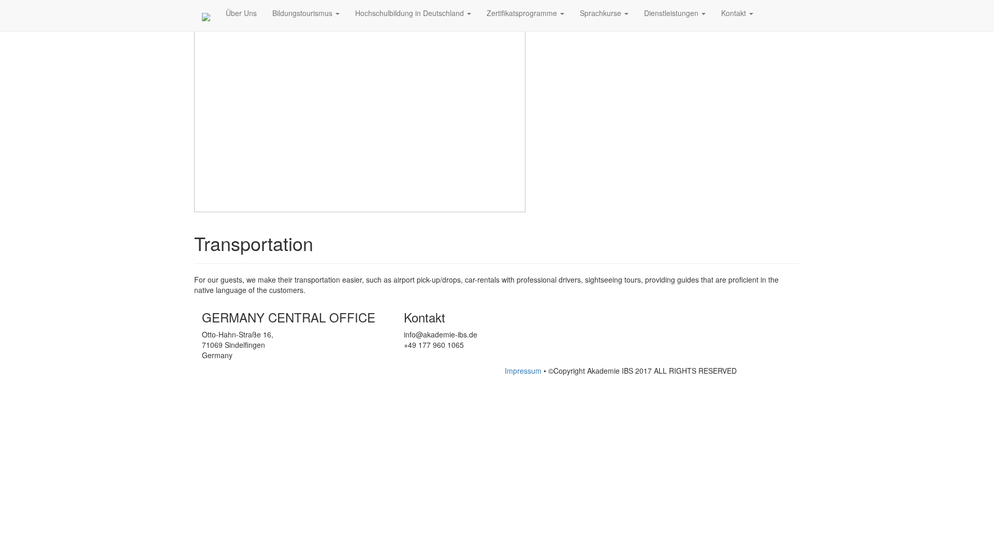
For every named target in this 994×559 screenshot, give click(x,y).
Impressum (524, 370)
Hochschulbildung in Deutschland (410, 13)
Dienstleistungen (672, 13)
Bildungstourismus (303, 13)
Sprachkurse (601, 13)
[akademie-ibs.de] (206, 18)
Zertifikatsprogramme (523, 13)
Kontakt (734, 13)
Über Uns (241, 13)
